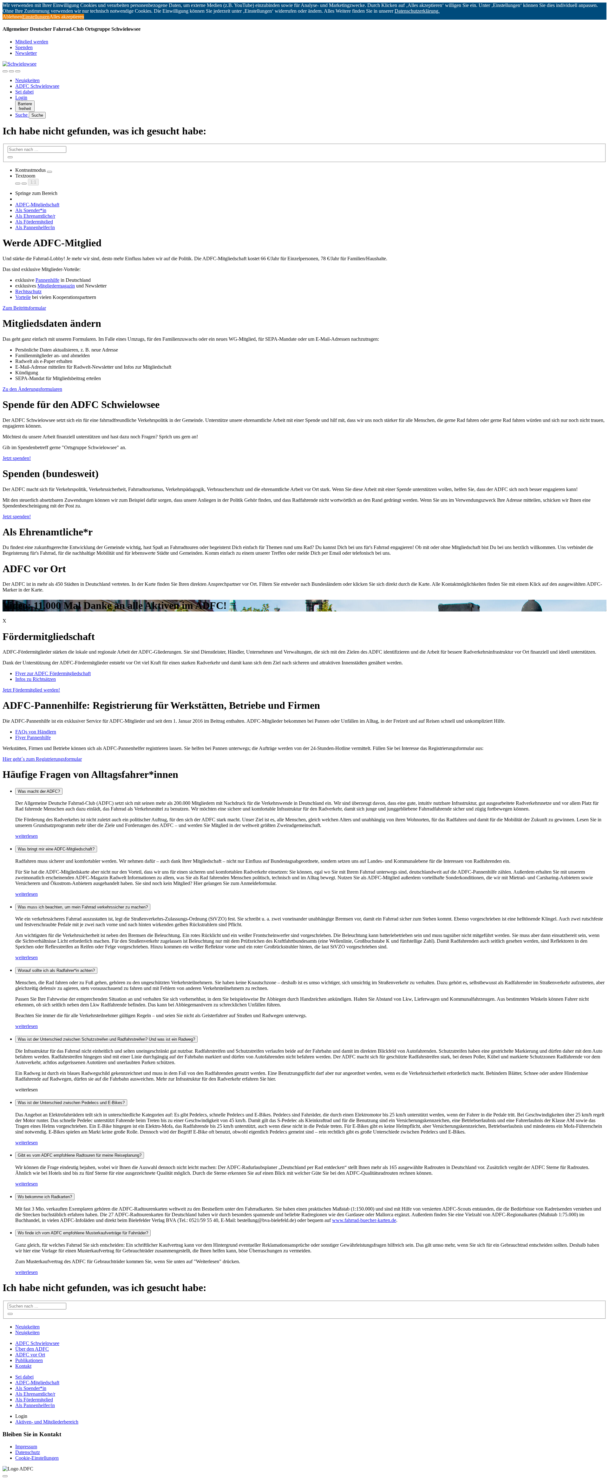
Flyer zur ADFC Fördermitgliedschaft (53, 673)
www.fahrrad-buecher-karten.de (364, 1220)
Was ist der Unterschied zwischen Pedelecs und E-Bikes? (71, 1102)
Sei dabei (24, 91)
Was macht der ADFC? (39, 791)
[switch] (49, 172)
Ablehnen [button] (12, 16)
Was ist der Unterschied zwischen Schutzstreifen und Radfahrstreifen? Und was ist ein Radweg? (106, 1039)
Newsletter (26, 53)
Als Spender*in (30, 210)
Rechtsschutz (28, 291)
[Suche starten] (10, 157)
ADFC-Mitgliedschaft (37, 204)
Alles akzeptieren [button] (66, 16)
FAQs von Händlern (35, 731)
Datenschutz (27, 1452)
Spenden (24, 47)
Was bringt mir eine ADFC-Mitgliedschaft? (56, 849)
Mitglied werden (31, 41)
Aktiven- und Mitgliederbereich (46, 1422)
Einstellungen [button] (35, 16)
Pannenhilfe (47, 280)
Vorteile (23, 297)
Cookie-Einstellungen (37, 1458)
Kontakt (23, 1366)
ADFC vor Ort (30, 1354)
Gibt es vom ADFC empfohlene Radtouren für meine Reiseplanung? (79, 1155)
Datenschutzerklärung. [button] (417, 11)
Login (21, 97)
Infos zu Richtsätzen (35, 679)
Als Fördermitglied (34, 221)
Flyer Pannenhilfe (33, 737)
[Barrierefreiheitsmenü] (5, 71)
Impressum (26, 1446)
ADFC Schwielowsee (37, 86)
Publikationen (29, 1360)
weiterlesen (26, 836)
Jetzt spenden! (17, 516)
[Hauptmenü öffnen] (17, 71)
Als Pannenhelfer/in (35, 227)
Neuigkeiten (27, 80)
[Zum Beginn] (5, 1476)
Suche (22, 115)
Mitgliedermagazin (56, 285)
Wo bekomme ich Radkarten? (45, 1196)
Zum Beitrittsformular (24, 308)
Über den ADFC (32, 1349)
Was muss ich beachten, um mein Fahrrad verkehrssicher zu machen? (83, 907)
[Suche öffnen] (11, 71)
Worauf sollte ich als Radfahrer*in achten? (56, 970)
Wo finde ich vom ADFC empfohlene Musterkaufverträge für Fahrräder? (83, 1233)
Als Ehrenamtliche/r (35, 216)
